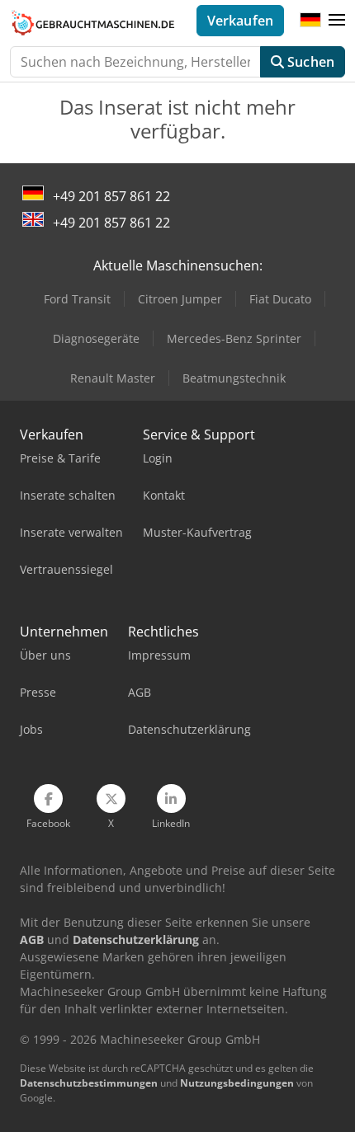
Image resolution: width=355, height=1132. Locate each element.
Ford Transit (77, 299)
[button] (337, 20)
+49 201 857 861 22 (111, 196)
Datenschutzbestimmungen (89, 1083)
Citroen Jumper (180, 299)
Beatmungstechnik (234, 378)
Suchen (309, 62)
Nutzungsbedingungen (237, 1083)
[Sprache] (310, 20)
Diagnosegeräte (96, 338)
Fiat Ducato (280, 299)
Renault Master (112, 378)
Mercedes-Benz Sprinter (234, 338)
